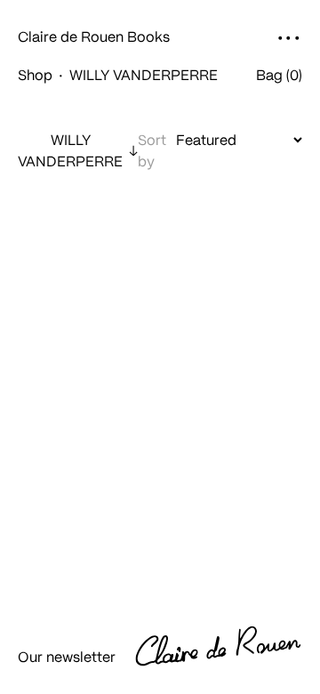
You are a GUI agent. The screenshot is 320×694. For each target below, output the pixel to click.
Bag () (279, 75)
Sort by (152, 150)
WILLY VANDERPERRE (70, 150)
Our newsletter (67, 657)
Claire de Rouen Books (94, 36)
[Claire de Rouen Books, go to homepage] (229, 649)
